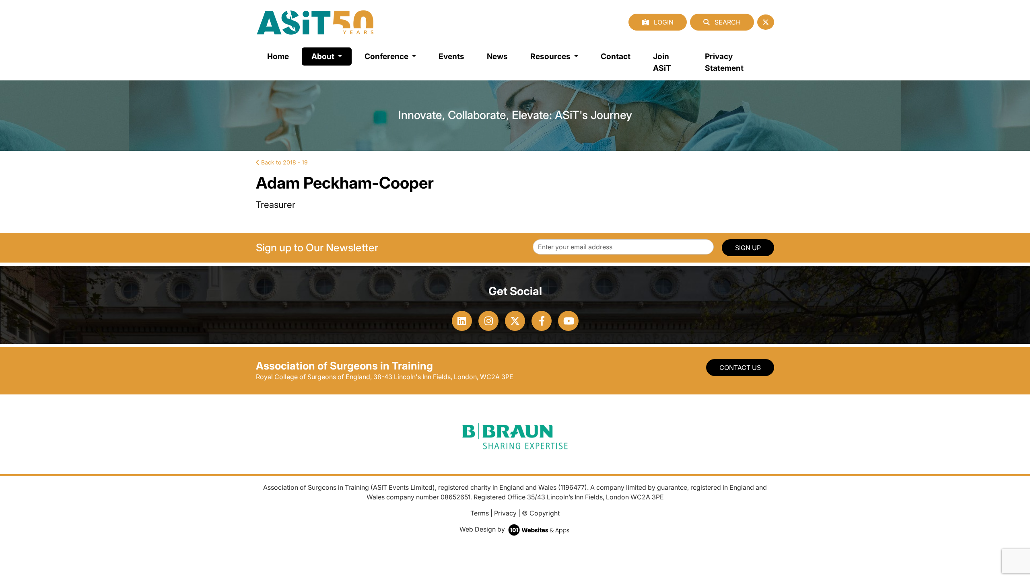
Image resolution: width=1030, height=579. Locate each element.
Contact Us (740, 367)
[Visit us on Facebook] (541, 321)
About (331, 56)
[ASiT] (315, 21)
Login (663, 22)
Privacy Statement (724, 62)
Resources (551, 56)
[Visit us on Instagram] (488, 321)
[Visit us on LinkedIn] (462, 321)
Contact (615, 56)
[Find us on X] (765, 22)
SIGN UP (748, 248)
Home (278, 56)
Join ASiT (662, 62)
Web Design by (483, 529)
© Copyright (541, 513)
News (497, 56)
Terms (479, 513)
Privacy (505, 513)
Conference (387, 56)
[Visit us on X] (515, 321)
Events (451, 56)
